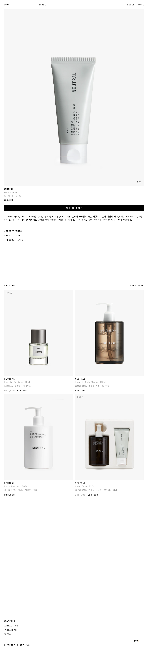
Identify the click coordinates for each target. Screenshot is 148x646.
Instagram (10, 630)
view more (137, 286)
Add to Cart (74, 208)
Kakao (7, 634)
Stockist (9, 621)
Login (130, 4)
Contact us (11, 626)
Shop (6, 5)
